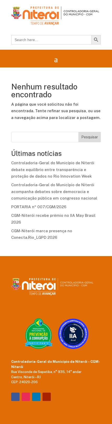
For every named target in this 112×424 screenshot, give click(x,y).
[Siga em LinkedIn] (36, 397)
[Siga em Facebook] (15, 397)
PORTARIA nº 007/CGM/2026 (38, 207)
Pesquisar (89, 137)
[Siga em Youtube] (46, 397)
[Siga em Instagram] (26, 397)
